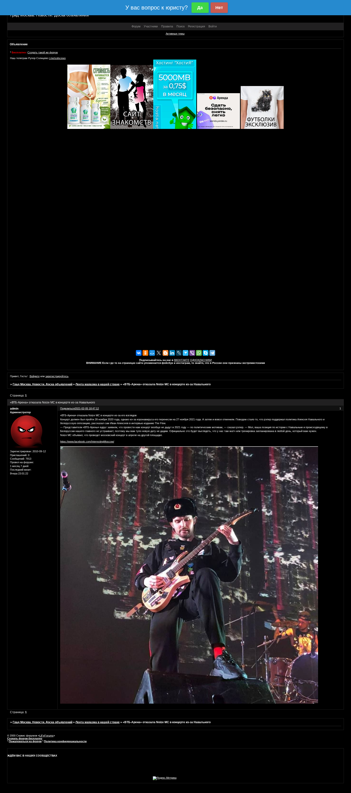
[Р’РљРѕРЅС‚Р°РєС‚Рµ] (139, 353)
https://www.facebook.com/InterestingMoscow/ (87, 441)
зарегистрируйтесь (57, 376)
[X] (159, 353)
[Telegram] (212, 353)
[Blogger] (165, 353)
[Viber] (192, 353)
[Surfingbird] (185, 353)
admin (14, 408)
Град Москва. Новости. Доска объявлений (42, 384)
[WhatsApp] (199, 353)
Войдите (35, 376)
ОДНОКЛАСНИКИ (201, 360)
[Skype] (205, 353)
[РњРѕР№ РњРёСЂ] (152, 353)
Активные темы (175, 33)
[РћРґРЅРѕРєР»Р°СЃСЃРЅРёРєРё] (145, 353)
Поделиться (67, 408)
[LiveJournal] (179, 353)
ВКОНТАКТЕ (181, 360)
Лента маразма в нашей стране (97, 384)
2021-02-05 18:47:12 (87, 408)
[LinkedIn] (172, 353)
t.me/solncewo (57, 58)
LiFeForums (46, 735)
